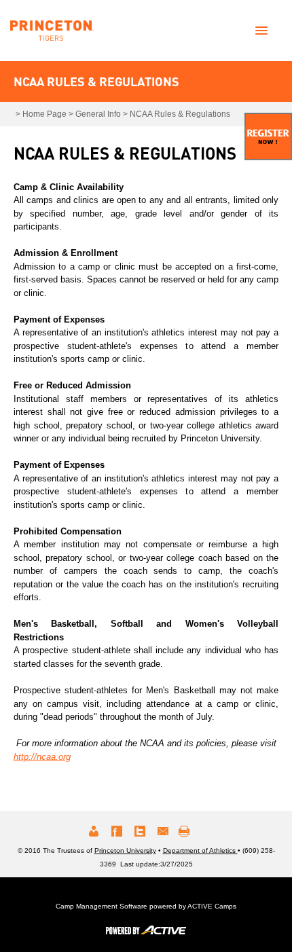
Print (186, 831)
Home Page (44, 114)
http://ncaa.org (42, 757)
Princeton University (125, 850)
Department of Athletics (200, 850)
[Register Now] (268, 136)
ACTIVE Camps (211, 906)
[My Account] (93, 831)
